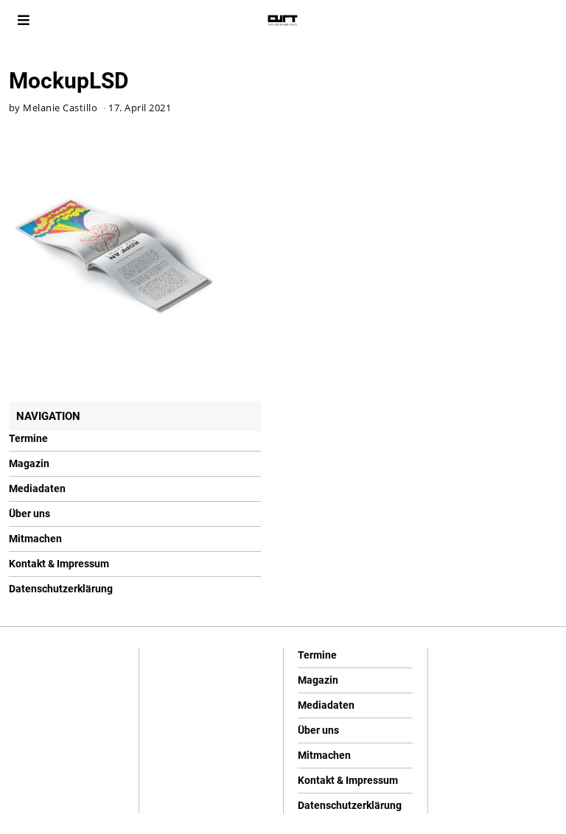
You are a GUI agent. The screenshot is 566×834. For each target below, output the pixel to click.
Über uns (29, 513)
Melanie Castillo (60, 108)
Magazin (29, 463)
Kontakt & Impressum (59, 564)
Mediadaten (37, 488)
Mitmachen (35, 538)
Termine (28, 438)
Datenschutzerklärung (61, 589)
